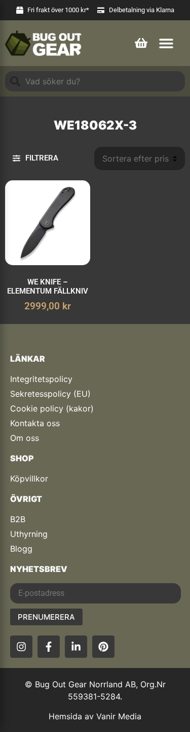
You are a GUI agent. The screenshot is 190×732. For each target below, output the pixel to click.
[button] (166, 42)
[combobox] (95, 81)
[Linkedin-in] (76, 646)
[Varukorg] (141, 41)
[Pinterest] (103, 646)
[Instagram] (21, 646)
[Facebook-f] (48, 646)
